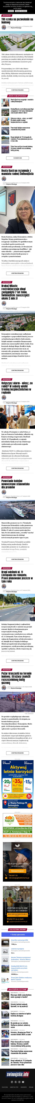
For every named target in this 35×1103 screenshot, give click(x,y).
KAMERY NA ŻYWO (14, 1087)
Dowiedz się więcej (21, 11)
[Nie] (33, 7)
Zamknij (11, 11)
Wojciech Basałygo (16, 28)
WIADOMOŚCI (24, 1087)
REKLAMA (31, 1087)
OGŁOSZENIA (5, 1087)
